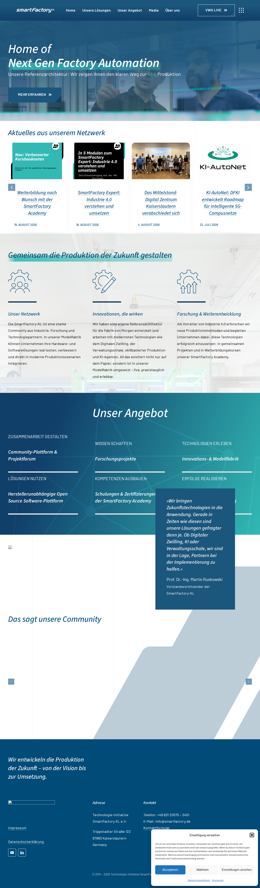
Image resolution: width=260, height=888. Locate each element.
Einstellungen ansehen (237, 869)
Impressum (218, 880)
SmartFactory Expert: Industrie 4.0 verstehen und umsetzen (99, 203)
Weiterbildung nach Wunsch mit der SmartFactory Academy (37, 203)
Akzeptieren (170, 869)
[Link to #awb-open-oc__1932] (241, 10)
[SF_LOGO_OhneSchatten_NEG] (35, 10)
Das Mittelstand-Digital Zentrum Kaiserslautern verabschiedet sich (161, 203)
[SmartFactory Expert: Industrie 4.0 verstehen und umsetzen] (99, 145)
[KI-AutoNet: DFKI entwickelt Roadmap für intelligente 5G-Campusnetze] (223, 145)
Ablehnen (202, 869)
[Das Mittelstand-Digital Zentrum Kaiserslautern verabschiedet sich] (161, 145)
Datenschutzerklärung (199, 880)
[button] (252, 835)
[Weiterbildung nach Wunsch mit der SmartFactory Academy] (37, 145)
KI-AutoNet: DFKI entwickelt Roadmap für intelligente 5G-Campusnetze (223, 203)
